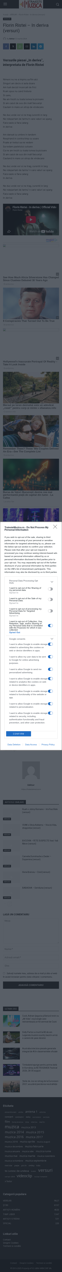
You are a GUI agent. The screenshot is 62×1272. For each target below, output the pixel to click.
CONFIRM (18, 734)
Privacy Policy (48, 744)
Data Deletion (14, 744)
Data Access (31, 744)
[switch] (50, 589)
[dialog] (31, 636)
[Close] (56, 528)
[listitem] (31, 582)
